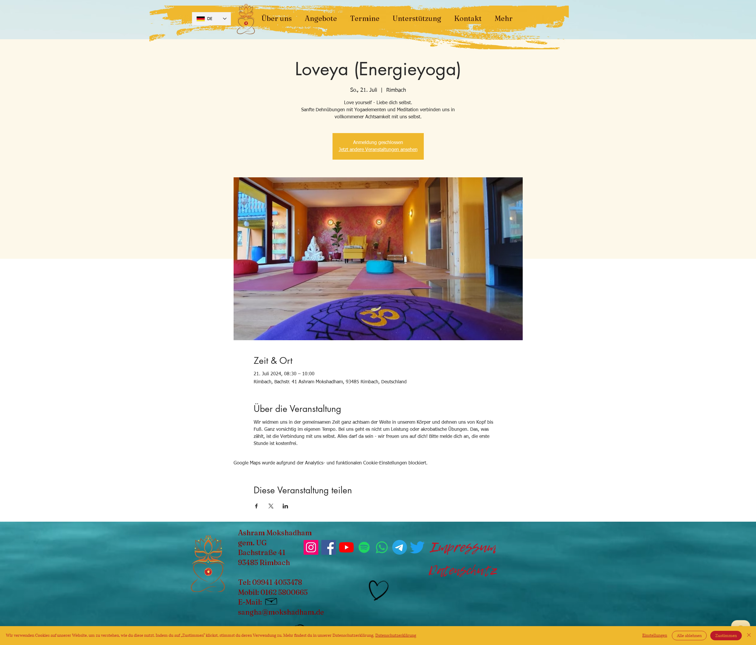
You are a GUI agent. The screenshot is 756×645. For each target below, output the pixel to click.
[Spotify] (364, 547)
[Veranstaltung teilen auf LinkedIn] (285, 506)
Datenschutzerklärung (395, 635)
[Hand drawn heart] (377, 590)
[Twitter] (417, 547)
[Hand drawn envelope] (271, 600)
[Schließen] (748, 635)
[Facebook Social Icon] (328, 547)
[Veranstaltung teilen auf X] (271, 506)
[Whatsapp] (381, 547)
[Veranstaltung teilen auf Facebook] (256, 506)
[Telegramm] (399, 547)
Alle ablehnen (689, 636)
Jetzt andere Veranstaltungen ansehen (378, 150)
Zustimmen (726, 636)
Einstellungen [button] (654, 635)
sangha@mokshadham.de (281, 612)
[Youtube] (346, 547)
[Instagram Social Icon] (311, 547)
